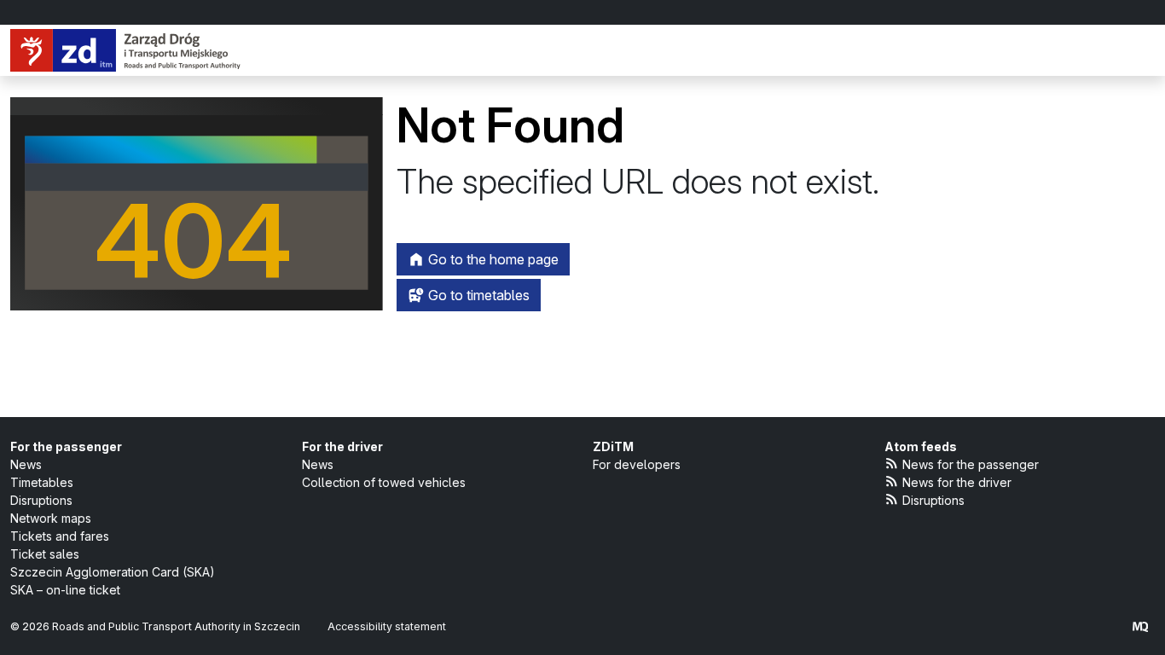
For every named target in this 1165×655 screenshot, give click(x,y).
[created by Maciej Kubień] (1140, 626)
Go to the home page (492, 259)
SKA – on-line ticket (65, 590)
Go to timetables (477, 295)
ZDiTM (613, 446)
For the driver (342, 446)
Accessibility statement (386, 626)
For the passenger (66, 446)
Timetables (41, 482)
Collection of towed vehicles (384, 482)
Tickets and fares (59, 536)
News (26, 464)
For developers (637, 464)
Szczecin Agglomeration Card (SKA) (112, 572)
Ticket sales (44, 554)
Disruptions (41, 500)
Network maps (50, 518)
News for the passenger (970, 464)
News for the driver (956, 482)
